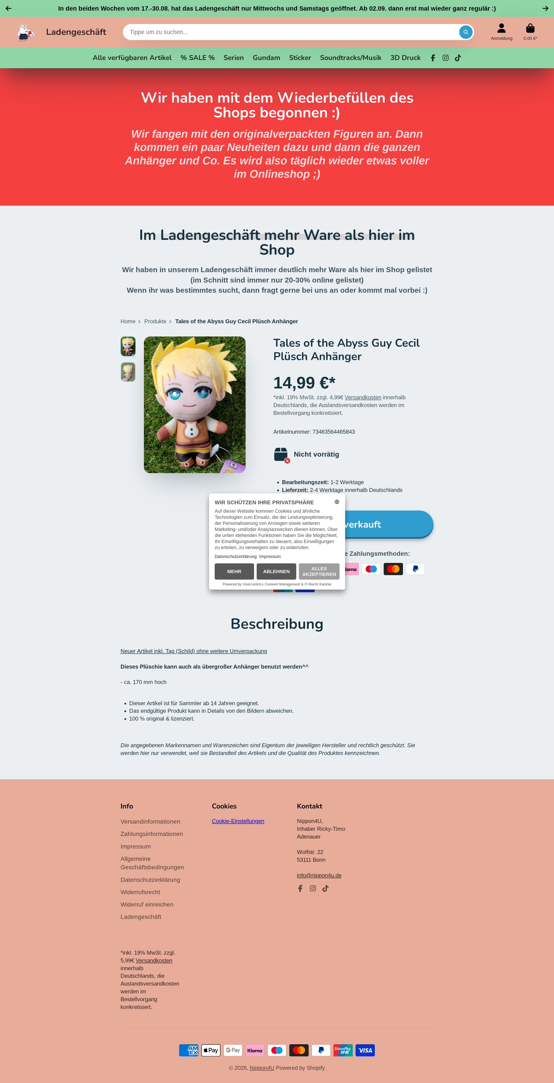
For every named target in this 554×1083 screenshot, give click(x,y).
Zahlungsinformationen (152, 834)
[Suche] (465, 32)
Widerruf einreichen (147, 904)
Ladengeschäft (76, 32)
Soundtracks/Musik (351, 57)
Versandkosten (363, 397)
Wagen (530, 31)
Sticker (300, 57)
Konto (501, 31)
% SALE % (197, 57)
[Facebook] (433, 57)
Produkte (155, 321)
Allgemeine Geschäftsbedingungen (152, 863)
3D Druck (405, 57)
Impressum (136, 846)
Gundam (266, 57)
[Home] (26, 32)
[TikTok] (457, 57)
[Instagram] (445, 57)
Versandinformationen (150, 821)
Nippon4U (262, 1068)
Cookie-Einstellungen (238, 821)
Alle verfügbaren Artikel (132, 57)
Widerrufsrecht (140, 892)
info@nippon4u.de (319, 875)
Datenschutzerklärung (150, 879)
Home (128, 321)
